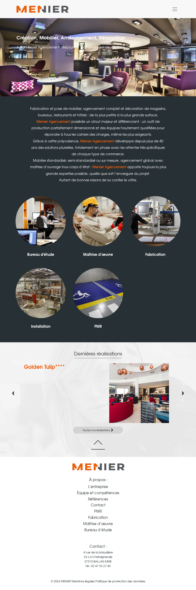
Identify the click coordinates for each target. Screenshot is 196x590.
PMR (98, 326)
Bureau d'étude (40, 254)
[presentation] (13, 391)
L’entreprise (98, 486)
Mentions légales (83, 581)
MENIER (66, 581)
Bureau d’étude (98, 529)
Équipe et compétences (98, 492)
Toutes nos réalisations (97, 430)
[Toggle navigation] (174, 9)
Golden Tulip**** (44, 366)
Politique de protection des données (120, 581)
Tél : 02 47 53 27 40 (98, 566)
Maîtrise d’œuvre (98, 254)
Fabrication (155, 254)
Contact (98, 505)
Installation (40, 326)
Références (98, 499)
